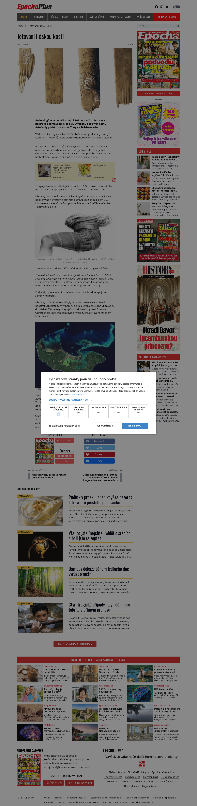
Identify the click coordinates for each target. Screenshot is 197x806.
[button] (98, 399)
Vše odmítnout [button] (106, 425)
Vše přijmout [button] (135, 425)
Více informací (78, 394)
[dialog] (98, 403)
